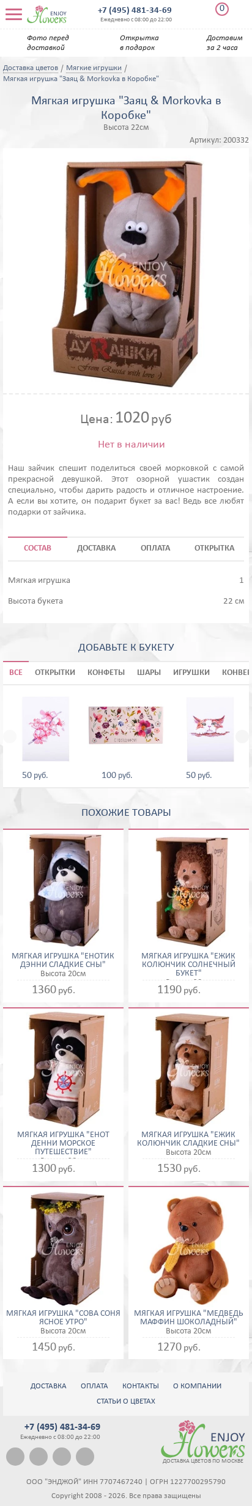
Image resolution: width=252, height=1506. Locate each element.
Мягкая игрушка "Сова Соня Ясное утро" (63, 1318)
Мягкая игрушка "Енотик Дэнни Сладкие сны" (63, 960)
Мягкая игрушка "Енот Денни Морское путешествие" (63, 1144)
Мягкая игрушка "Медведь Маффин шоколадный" (188, 1318)
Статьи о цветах (126, 1401)
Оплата (94, 1386)
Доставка (49, 1386)
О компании (197, 1386)
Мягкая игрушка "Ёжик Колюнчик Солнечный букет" (188, 965)
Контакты (140, 1386)
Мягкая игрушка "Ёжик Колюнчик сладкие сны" (188, 1139)
